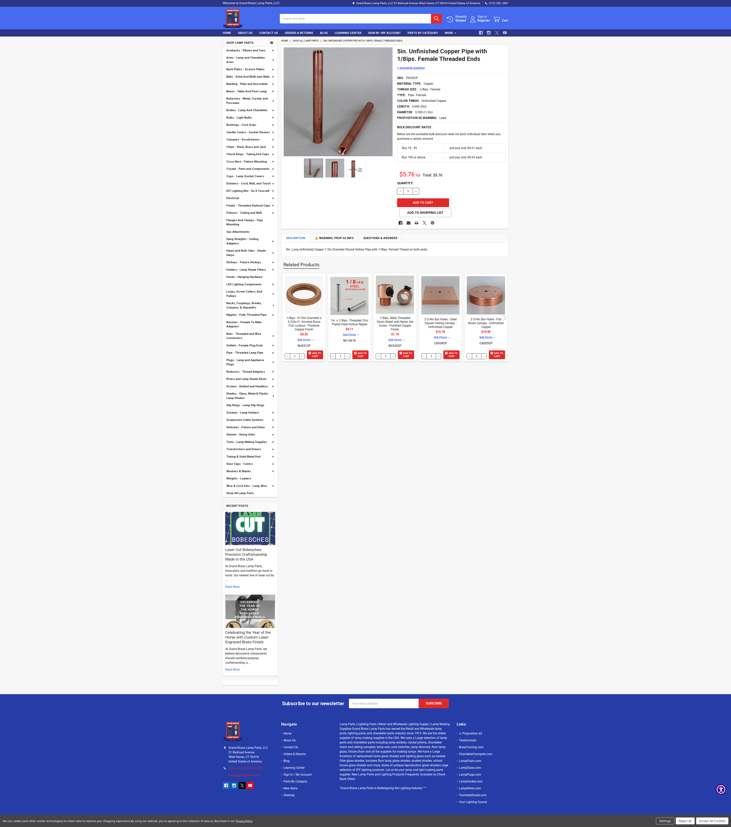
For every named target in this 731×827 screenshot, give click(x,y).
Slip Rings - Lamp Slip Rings (245, 405)
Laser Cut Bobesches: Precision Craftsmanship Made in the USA (246, 554)
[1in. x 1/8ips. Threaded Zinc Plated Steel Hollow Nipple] (349, 295)
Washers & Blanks (238, 471)
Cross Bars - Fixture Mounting (246, 161)
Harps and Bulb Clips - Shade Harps (246, 253)
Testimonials (467, 740)
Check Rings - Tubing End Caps (247, 154)
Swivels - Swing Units (240, 434)
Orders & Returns (299, 33)
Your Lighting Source (473, 802)
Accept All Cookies (712, 821)
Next (504, 318)
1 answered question (411, 68)
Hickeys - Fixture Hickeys (243, 262)
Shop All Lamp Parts (240, 493)
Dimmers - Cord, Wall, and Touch (248, 183)
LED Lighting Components (244, 284)
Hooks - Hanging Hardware (244, 277)
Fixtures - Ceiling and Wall (244, 213)
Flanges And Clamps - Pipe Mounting (244, 222)
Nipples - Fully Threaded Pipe (246, 315)
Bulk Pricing (304, 339)
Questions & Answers (380, 238)
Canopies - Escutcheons (242, 139)
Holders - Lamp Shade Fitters (246, 269)
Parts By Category (423, 33)
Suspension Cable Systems (244, 420)
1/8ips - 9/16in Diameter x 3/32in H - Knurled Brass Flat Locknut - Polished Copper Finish (304, 323)
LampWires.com (470, 788)
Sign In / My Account (384, 33)
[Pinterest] (432, 222)
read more (232, 587)
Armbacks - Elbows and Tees (245, 50)
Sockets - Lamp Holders (242, 412)
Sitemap (289, 795)
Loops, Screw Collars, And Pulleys (244, 294)
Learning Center (348, 33)
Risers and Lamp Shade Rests (246, 379)
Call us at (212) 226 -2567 (245, 768)
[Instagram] (488, 32)
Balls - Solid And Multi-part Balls (248, 76)
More (449, 33)
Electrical (232, 198)
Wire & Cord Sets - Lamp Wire (246, 486)
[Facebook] (480, 32)
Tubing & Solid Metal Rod (243, 456)
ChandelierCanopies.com (475, 754)
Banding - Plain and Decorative (247, 84)
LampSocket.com (471, 781)
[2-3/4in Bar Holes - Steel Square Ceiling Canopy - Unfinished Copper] (440, 295)
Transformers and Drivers (243, 449)
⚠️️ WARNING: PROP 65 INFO (334, 238)
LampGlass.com (470, 768)
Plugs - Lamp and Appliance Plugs (245, 362)
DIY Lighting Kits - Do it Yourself (248, 191)
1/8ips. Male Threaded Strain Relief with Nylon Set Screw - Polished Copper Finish (395, 323)
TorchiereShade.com (473, 795)
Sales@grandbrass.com (244, 775)
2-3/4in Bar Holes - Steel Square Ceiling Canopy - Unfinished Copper (440, 323)
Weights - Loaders (238, 478)
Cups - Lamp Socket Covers (245, 176)
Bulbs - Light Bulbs (239, 117)
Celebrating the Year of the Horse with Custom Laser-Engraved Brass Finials (248, 637)
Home (227, 33)
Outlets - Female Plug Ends (244, 345)
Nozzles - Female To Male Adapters (244, 324)
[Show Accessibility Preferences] (721, 789)
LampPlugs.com (470, 774)
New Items (290, 788)
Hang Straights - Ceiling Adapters (242, 241)
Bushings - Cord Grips (241, 125)
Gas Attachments (238, 232)
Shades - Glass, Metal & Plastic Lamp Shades (247, 396)
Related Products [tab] (301, 264)
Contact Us (268, 33)
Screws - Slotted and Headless (247, 386)
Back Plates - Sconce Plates (245, 69)
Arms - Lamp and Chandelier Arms (245, 60)
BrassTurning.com (471, 747)
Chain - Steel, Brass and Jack (246, 147)
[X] (496, 32)
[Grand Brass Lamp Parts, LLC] (246, 18)
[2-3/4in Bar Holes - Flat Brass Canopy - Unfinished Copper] (486, 295)
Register (483, 20)
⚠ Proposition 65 (470, 733)
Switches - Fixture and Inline (245, 427)
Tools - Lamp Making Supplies (246, 442)
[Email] (408, 222)
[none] (338, 101)
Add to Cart (316, 355)
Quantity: (405, 183)
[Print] (416, 222)
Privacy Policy (244, 821)
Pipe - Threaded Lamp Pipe (244, 352)
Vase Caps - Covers (239, 464)
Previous (285, 318)
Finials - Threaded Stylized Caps (248, 205)
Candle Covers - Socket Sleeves (248, 132)
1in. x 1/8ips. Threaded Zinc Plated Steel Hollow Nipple (349, 322)
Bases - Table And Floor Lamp (246, 91)
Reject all (685, 821)
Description (295, 238)
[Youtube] (504, 32)
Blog (324, 33)
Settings (665, 821)
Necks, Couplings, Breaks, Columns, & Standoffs (244, 305)
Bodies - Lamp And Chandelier (247, 110)
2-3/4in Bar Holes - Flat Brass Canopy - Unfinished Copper (486, 323)
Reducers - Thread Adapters (245, 371)
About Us (245, 33)
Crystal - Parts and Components (247, 169)
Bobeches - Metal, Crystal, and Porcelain (247, 101)
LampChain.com (470, 761)
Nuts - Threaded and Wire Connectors (243, 336)
